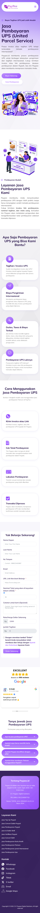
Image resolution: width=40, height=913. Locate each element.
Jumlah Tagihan (9, 627)
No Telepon (7, 559)
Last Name (7, 550)
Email (5, 569)
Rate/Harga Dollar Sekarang (14, 617)
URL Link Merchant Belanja (14, 578)
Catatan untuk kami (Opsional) (15, 603)
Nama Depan (8, 540)
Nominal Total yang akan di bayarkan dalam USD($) (18, 589)
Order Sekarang (11, 651)
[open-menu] (35, 6)
